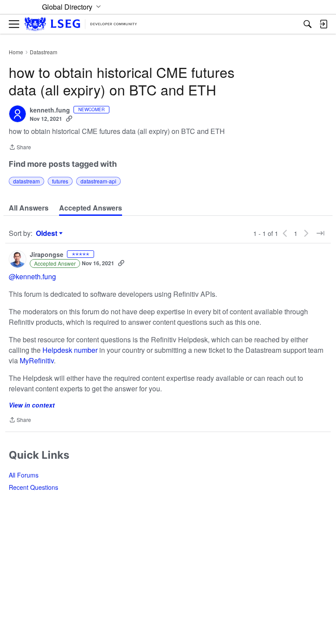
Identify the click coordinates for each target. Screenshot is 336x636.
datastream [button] (26, 181)
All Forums (23, 475)
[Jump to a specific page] (320, 233)
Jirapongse (46, 255)
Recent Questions (33, 487)
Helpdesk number (70, 350)
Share (20, 147)
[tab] (29, 207)
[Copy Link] (69, 119)
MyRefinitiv (37, 360)
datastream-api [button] (98, 181)
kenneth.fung (50, 110)
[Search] (307, 24)
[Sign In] (323, 24)
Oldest (48, 233)
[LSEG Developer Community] (80, 24)
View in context (32, 405)
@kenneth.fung (32, 276)
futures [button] (60, 181)
